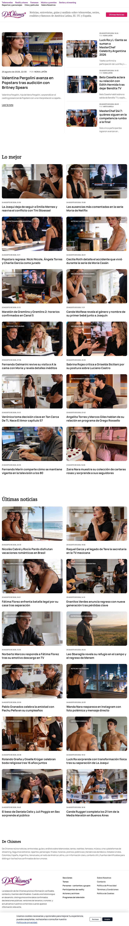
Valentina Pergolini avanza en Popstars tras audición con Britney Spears (27, 82)
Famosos (34, 2)
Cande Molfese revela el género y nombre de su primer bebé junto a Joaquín (95, 313)
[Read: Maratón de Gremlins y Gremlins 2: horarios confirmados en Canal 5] (32, 286)
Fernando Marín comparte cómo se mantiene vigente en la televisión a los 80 (32, 471)
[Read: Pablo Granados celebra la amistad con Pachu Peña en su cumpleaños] (32, 681)
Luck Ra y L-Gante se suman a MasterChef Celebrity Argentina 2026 (113, 47)
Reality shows (21, 2)
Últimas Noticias (116, 14)
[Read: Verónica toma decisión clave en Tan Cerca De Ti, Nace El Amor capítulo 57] (32, 391)
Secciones (67, 877)
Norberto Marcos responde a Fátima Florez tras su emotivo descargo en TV (30, 656)
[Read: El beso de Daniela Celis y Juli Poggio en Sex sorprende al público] (32, 786)
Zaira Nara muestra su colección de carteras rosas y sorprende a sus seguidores (96, 471)
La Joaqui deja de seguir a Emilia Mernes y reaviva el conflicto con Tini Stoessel (29, 208)
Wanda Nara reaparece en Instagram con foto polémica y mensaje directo (93, 708)
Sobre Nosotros (48, 5)
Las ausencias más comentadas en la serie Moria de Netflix (94, 208)
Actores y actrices (71, 893)
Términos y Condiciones (107, 889)
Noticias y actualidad (80, 114)
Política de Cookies (105, 893)
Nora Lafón (107, 36)
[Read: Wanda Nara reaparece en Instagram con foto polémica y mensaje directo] (96, 681)
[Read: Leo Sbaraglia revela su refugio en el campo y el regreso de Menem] (96, 629)
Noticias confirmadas (80, 45)
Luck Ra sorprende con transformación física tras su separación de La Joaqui (96, 761)
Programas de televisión (74, 897)
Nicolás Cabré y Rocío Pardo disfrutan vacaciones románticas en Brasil (27, 551)
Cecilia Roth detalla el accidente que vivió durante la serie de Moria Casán (94, 261)
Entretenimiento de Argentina (18, 37)
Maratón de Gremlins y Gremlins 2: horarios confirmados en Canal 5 (31, 313)
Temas (66, 881)
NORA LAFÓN (40, 71)
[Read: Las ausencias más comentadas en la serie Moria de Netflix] (96, 181)
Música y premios (49, 2)
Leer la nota (7, 104)
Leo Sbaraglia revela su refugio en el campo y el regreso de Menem (96, 656)
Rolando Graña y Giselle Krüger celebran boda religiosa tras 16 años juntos (29, 761)
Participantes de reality (73, 889)
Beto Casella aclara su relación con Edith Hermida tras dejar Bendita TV (112, 83)
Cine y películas (32, 5)
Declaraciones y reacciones (78, 80)
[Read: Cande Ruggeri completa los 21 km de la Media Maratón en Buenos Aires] (96, 786)
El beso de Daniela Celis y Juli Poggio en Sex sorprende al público (31, 813)
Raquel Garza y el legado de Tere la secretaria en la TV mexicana (96, 551)
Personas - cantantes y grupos (76, 885)
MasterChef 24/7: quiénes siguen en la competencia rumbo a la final (113, 116)
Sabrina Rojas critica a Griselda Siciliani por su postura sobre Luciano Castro (95, 366)
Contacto (101, 881)
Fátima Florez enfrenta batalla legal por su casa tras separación (30, 603)
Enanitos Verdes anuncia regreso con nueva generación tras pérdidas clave (95, 603)
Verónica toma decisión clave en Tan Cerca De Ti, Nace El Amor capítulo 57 (30, 418)
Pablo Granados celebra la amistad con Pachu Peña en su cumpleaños (28, 708)
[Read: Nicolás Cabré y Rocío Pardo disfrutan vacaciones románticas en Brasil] (32, 524)
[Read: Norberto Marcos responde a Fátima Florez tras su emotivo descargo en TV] (32, 629)
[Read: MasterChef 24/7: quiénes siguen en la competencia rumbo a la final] (81, 118)
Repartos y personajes (12, 5)
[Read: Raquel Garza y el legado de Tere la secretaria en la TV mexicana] (96, 524)
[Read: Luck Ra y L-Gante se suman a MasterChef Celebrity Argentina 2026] (81, 49)
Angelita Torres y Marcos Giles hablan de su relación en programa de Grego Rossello (95, 418)
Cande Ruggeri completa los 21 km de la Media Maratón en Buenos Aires (92, 813)
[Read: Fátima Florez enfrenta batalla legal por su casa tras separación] (32, 576)
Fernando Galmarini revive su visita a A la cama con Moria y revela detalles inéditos (29, 366)
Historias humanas (14, 431)
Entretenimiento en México (17, 274)
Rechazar (95, 919)
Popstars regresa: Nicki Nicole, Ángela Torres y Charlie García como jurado (32, 261)
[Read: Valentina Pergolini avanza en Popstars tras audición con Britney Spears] (32, 49)
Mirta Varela (108, 107)
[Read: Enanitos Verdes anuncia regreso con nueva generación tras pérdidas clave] (96, 576)
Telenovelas (7, 2)
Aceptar (107, 919)
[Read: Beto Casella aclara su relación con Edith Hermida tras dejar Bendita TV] (81, 84)
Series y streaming (67, 2)
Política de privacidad (27, 922)
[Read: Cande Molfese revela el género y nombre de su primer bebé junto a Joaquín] (96, 286)
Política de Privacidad (106, 885)
